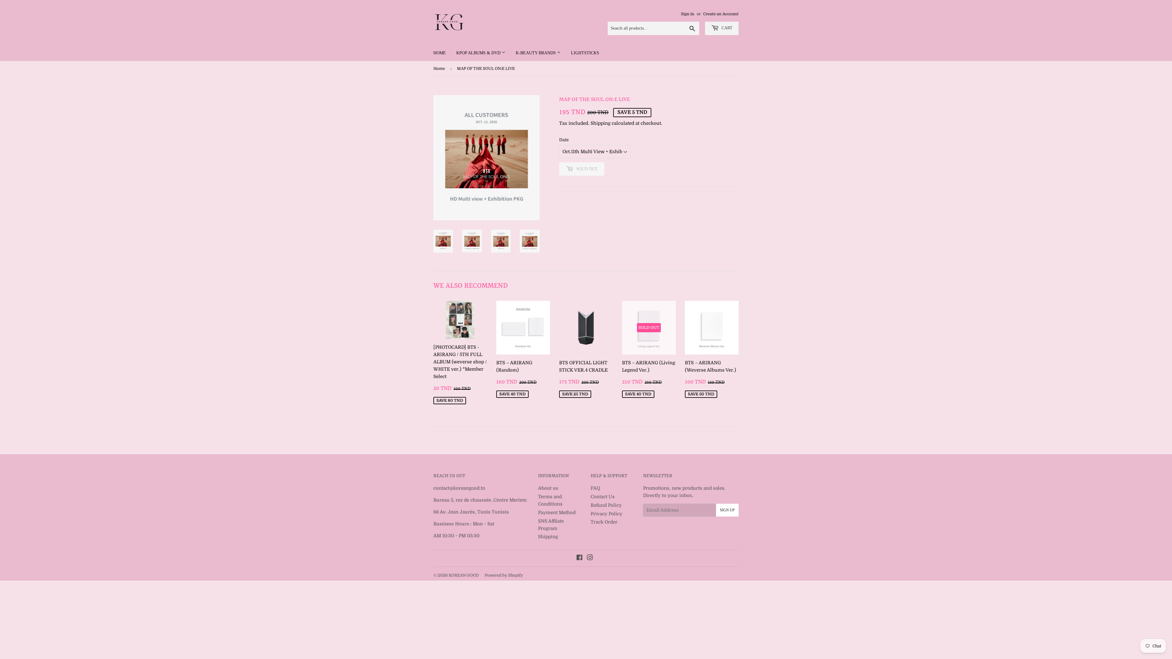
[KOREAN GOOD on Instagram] (590, 558)
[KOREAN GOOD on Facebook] (579, 558)
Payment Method (557, 512)
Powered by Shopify (504, 575)
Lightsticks (585, 53)
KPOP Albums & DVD (479, 53)
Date (564, 139)
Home (439, 53)
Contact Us (603, 496)
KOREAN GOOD (464, 575)
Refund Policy (606, 505)
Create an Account (721, 14)
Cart (726, 28)
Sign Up (727, 510)
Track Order (604, 522)
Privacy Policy (606, 514)
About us (548, 488)
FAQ (595, 488)
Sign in (687, 14)
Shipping (600, 123)
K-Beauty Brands (536, 53)
